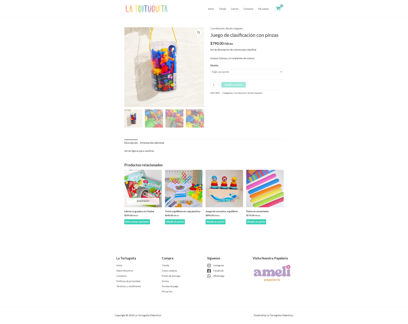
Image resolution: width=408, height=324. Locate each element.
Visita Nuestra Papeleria (270, 258)
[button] (199, 32)
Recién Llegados (234, 28)
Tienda (222, 8)
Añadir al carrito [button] (175, 221)
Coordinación (217, 28)
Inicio (211, 8)
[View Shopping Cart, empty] (278, 9)
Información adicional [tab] (152, 142)
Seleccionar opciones (137, 221)
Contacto (248, 8)
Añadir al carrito (234, 84)
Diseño (214, 65)
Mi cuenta (263, 8)
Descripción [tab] (131, 142)
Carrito (235, 8)
